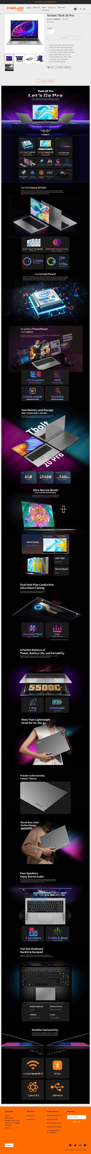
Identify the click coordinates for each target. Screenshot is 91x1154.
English (9, 1145)
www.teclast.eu (72, 1150)
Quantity (49, 28)
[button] (76, 9)
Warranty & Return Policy (12, 1120)
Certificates (8, 1125)
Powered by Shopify (81, 1150)
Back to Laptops (46, 81)
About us (7, 1115)
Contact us (8, 1128)
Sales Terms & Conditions (12, 1123)
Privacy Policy (9, 1118)
